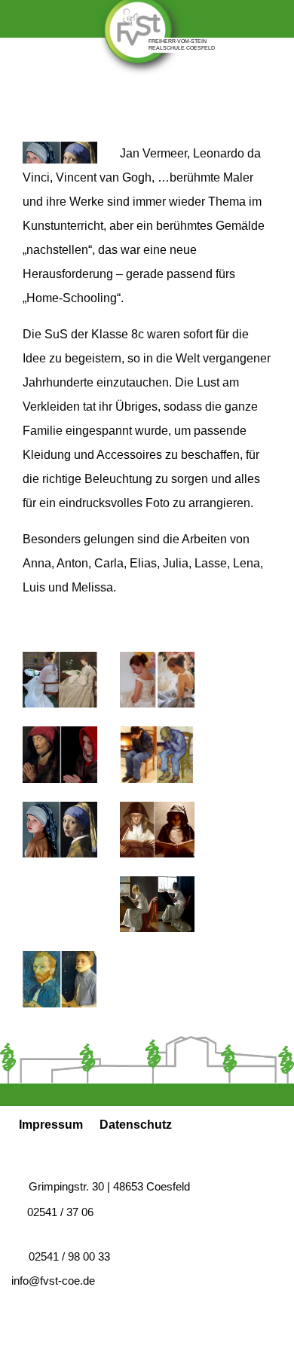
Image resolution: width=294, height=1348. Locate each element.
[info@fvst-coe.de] (243, 92)
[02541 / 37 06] (165, 92)
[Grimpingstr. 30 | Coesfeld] (58, 92)
